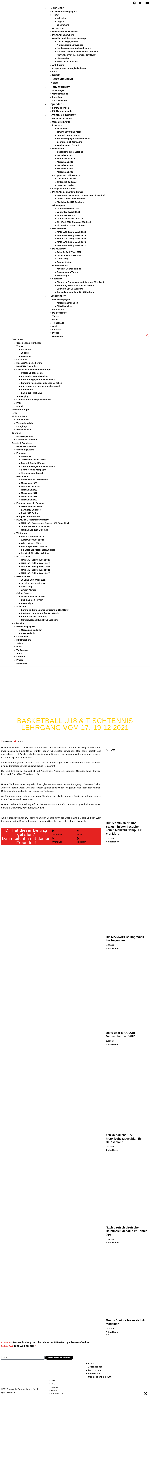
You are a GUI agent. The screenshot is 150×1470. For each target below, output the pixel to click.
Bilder (55, 319)
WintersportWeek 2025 (68, 209)
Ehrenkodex (63, 58)
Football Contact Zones (68, 135)
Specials (56, 279)
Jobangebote (95, 1367)
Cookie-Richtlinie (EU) (100, 1377)
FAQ (54, 72)
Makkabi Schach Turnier (69, 269)
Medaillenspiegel (60, 299)
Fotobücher (58, 309)
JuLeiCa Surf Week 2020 (69, 255)
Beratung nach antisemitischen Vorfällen (77, 51)
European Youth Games (64, 189)
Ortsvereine (58, 28)
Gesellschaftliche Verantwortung (68, 38)
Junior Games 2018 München (71, 198)
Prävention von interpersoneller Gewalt (76, 55)
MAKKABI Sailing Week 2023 (71, 242)
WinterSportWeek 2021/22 (70, 218)
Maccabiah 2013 (65, 168)
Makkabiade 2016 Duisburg (70, 202)
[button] (147, 335)
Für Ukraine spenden (62, 111)
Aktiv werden (59, 86)
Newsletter (57, 336)
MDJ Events (58, 249)
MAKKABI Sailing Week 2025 (71, 235)
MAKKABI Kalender (62, 118)
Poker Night (63, 275)
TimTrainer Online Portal (69, 132)
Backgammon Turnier (68, 272)
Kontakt (56, 75)
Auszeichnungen (62, 78)
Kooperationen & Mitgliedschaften (69, 68)
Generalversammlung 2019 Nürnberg (75, 292)
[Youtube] (147, 3)
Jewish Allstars (64, 262)
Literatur (56, 329)
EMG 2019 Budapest (67, 182)
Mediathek (57, 295)
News (54, 82)
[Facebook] (134, 3)
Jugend (60, 21)
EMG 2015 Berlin (65, 185)
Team (55, 15)
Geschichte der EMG (67, 178)
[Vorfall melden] (131, 1454)
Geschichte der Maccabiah (70, 152)
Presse (55, 333)
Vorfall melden (59, 100)
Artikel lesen (112, 841)
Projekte (56, 125)
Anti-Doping (58, 65)
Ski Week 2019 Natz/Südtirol (71, 225)
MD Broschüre (59, 313)
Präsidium (62, 18)
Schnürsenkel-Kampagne (69, 142)
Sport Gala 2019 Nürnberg (70, 289)
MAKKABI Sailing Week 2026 (71, 232)
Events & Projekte (63, 114)
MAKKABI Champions (63, 35)
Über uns (57, 7)
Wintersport (58, 205)
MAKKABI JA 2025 (66, 158)
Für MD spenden (60, 108)
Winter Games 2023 (66, 215)
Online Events (59, 265)
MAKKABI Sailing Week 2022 (71, 245)
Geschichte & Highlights (64, 11)
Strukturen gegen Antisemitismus (74, 48)
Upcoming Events (61, 122)
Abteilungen (58, 90)
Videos (55, 316)
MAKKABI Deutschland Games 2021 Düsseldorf (81, 195)
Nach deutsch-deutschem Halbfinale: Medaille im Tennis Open (126, 1231)
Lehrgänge (57, 97)
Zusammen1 (63, 25)
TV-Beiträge (58, 323)
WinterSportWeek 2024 (68, 212)
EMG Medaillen (64, 306)
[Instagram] (141, 3)
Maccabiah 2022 (65, 162)
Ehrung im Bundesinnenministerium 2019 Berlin (81, 282)
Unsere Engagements (68, 41)
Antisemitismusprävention (70, 45)
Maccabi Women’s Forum (65, 31)
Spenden (56, 104)
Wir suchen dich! (60, 94)
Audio (55, 326)
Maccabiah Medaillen (67, 303)
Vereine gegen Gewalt (68, 145)
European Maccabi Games (65, 175)
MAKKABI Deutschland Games (67, 192)
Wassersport (58, 229)
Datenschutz (94, 1370)
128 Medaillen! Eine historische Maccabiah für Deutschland (124, 1138)
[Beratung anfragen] (131, 1423)
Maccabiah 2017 (65, 165)
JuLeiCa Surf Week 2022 (69, 252)
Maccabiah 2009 (65, 172)
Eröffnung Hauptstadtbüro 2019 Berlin (76, 285)
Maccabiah (57, 148)
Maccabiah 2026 (65, 155)
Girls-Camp (62, 259)
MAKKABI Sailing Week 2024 (71, 239)
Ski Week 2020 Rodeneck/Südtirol (74, 222)
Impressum (94, 1373)
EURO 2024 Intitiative (67, 61)
